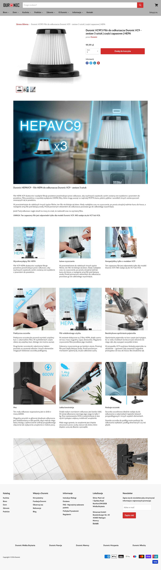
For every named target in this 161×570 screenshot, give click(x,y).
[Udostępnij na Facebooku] (87, 63)
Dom (15, 12)
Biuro (5, 12)
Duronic (94, 37)
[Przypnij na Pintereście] (98, 63)
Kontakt (90, 12)
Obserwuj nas (38, 505)
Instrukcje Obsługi (69, 498)
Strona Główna (22, 24)
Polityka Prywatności (71, 511)
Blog (34, 512)
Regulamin (67, 514)
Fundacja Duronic (39, 501)
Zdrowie (50, 12)
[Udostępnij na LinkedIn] (94, 63)
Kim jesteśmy (38, 498)
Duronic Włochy (139, 545)
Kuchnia (25, 12)
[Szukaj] (140, 5)
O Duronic (63, 12)
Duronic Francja (62, 545)
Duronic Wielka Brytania (32, 545)
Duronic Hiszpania (117, 545)
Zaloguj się (153, 12)
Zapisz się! (129, 515)
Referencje (37, 508)
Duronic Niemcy (89, 545)
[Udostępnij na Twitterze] (90, 63)
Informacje (77, 12)
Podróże (38, 12)
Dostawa (66, 501)
